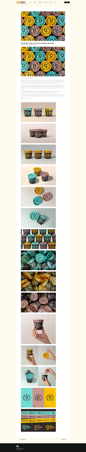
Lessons (35, 2)
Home (31, 2)
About (50, 2)
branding (27, 44)
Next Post (64, 439)
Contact (54, 2)
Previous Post (23, 439)
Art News (45, 2)
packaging (30, 44)
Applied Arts (40, 2)
